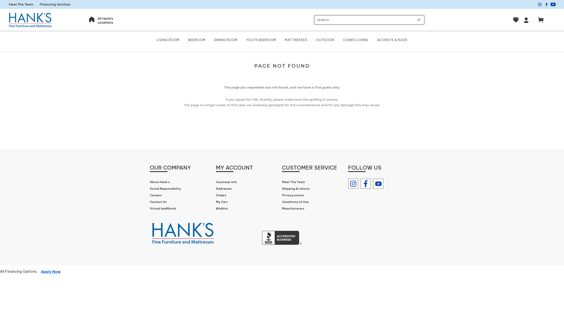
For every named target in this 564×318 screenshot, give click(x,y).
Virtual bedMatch (163, 208)
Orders (221, 195)
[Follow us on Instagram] (353, 184)
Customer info (226, 182)
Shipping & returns (296, 188)
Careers (156, 195)
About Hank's (160, 182)
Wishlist (222, 208)
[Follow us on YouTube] (378, 184)
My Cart (222, 202)
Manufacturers (293, 208)
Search (418, 19)
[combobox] (364, 20)
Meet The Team (21, 4)
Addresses (224, 188)
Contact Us (158, 202)
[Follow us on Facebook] (366, 184)
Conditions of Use (295, 202)
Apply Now (51, 271)
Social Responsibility (165, 188)
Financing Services (55, 4)
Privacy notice (293, 195)
